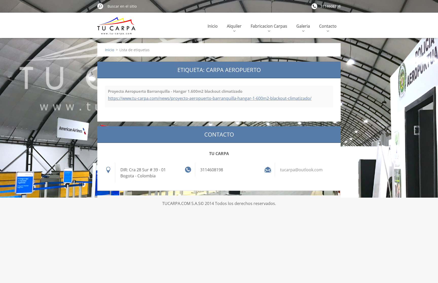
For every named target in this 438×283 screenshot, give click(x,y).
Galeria (303, 26)
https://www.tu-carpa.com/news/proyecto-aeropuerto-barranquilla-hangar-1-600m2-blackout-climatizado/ (210, 98)
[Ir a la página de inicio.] (116, 29)
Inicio (213, 26)
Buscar (100, 6)
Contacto (328, 26)
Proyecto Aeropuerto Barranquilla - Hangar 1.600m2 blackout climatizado (175, 91)
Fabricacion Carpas (269, 26)
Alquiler (234, 26)
